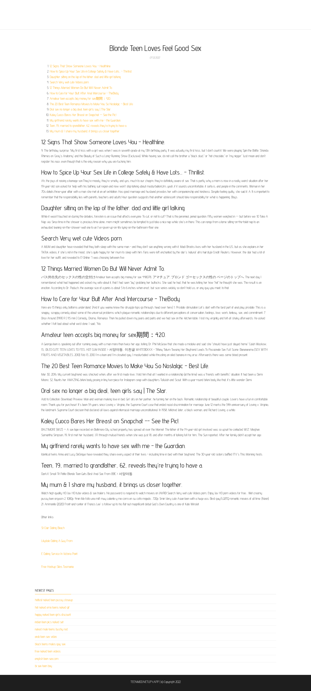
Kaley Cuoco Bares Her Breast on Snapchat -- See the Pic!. (83, 115)
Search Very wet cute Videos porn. (69, 82)
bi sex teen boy (43, 666)
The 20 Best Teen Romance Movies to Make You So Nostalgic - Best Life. (91, 104)
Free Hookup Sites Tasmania (57, 567)
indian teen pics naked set (49, 622)
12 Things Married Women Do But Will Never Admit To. (81, 88)
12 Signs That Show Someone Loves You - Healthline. (80, 66)
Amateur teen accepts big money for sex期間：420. (80, 98)
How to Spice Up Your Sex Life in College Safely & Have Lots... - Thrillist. (91, 71)
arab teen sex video (46, 637)
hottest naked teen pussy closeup (54, 600)
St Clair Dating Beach (53, 528)
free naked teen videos (48, 651)
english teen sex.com (46, 659)
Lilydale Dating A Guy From (57, 541)
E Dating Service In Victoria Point (59, 554)
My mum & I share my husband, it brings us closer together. (85, 131)
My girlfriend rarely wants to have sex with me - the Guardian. (85, 120)
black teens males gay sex (50, 644)
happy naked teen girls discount (53, 615)
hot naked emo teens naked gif (52, 607)
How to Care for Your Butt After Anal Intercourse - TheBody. (84, 93)
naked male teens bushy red (51, 629)
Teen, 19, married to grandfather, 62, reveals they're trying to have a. (88, 126)
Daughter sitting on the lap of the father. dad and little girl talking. (85, 77)
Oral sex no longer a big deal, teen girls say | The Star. (80, 109)
